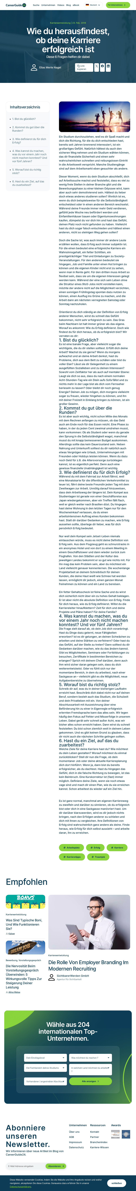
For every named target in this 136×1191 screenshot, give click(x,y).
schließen (117, 1183)
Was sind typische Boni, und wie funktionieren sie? (24, 924)
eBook (76, 5)
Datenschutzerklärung (20, 1186)
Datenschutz (76, 1147)
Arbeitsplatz (73, 847)
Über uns (74, 1131)
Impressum (75, 1142)
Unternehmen (48, 5)
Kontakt (94, 1131)
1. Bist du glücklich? (24, 118)
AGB (71, 1137)
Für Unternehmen (115, 5)
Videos (60, 5)
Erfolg (97, 847)
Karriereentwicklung (60, 23)
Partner (94, 1137)
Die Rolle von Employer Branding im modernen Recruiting (88, 965)
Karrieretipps (74, 857)
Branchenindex (98, 1142)
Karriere (118, 847)
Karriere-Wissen (99, 1147)
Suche (36, 5)
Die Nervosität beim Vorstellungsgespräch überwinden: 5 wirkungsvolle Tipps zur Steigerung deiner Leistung (24, 976)
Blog (68, 5)
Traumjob (100, 857)
